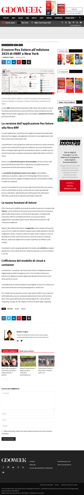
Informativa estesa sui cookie (69, 485)
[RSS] (77, 22)
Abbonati (74, 9)
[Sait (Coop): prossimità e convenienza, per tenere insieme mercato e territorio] (10, 361)
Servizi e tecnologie (13, 42)
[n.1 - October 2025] (63, 115)
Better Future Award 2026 (43, 23)
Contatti (32, 461)
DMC (22, 42)
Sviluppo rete (58, 18)
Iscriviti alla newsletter (74, 13)
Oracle (17, 309)
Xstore (23, 309)
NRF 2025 (9, 309)
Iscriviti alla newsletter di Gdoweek (41, 468)
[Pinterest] (73, 22)
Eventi (42, 18)
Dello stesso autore (27, 351)
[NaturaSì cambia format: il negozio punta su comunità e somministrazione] (28, 361)
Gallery (20, 18)
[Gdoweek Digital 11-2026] (61, 12)
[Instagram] (66, 22)
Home (3, 42)
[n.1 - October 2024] (76, 115)
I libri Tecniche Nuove (64, 465)
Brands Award (10, 23)
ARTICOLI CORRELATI (10, 351)
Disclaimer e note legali (46, 485)
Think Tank (24, 23)
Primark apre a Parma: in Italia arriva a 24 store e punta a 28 (45, 370)
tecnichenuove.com (64, 461)
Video (27, 18)
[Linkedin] (69, 22)
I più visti (6, 18)
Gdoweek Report (69, 18)
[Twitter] (22, 341)
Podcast (34, 18)
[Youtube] (80, 22)
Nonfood (49, 18)
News (13, 18)
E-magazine (63, 71)
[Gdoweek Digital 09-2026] (78, 84)
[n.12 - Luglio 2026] (51, 8)
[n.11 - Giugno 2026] (70, 60)
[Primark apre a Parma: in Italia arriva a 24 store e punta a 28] (46, 361)
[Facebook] (62, 22)
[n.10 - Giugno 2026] (78, 60)
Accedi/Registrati (75, 26)
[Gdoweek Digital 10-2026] (70, 84)
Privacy (57, 485)
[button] (79, 18)
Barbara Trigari (8, 57)
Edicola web (63, 51)
